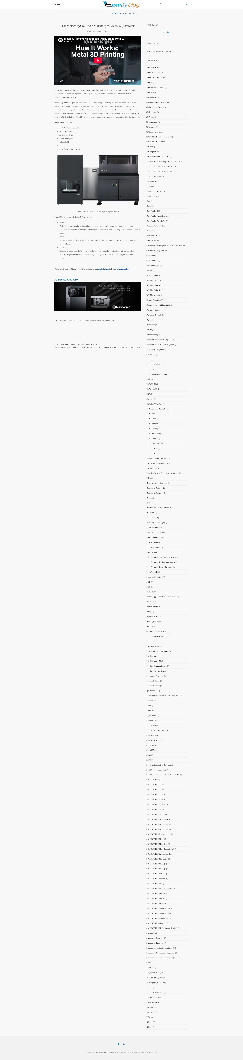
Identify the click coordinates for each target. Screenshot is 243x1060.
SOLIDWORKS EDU (154, 839)
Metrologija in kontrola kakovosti (160, 597)
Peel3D (149, 641)
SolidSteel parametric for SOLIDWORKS (163, 775)
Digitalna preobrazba (155, 320)
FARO (148, 414)
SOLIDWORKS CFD (154, 809)
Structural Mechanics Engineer (159, 948)
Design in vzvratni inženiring (158, 305)
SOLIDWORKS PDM (154, 893)
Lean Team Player (153, 547)
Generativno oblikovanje (156, 483)
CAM (148, 201)
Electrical (150, 369)
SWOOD (149, 963)
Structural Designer (154, 938)
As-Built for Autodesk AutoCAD (159, 166)
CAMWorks (151, 211)
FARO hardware (153, 433)
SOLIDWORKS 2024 (154, 794)
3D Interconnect (153, 72)
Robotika (150, 710)
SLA (148, 755)
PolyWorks (151, 656)
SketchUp (150, 750)
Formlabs (150, 468)
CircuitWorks (152, 241)
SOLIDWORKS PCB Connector (159, 888)
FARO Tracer (151, 448)
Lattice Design (152, 542)
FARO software (152, 443)
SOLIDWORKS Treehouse (157, 918)
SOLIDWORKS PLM (154, 903)
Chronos (150, 231)
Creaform (150, 255)
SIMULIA (150, 735)
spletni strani (103, 269)
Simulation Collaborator (156, 730)
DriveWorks (151, 335)
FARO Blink (151, 424)
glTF (148, 503)
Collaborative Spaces (155, 250)
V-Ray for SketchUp (155, 992)
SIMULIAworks (152, 740)
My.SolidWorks (152, 616)
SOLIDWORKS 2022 (154, 785)
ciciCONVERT (152, 236)
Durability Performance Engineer (160, 344)
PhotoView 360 (152, 646)
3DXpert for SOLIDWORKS (157, 156)
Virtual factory (152, 997)
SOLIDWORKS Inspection (157, 854)
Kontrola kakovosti (154, 532)
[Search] (187, 4)
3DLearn (150, 147)
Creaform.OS (151, 260)
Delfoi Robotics (153, 265)
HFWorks (150, 513)
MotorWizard (152, 607)
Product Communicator (156, 666)
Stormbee (150, 933)
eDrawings (151, 354)
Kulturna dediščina (154, 537)
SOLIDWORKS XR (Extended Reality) (161, 928)
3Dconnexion (151, 122)
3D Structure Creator (155, 107)
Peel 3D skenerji (153, 636)
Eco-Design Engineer (155, 349)
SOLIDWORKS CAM (154, 804)
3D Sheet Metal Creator (156, 102)
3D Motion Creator (154, 77)
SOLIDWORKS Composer (157, 819)
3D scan (149, 92)
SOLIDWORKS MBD (154, 874)
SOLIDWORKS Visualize (156, 923)
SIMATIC (150, 720)
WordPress (153, 1052)
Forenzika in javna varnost (157, 463)
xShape (149, 1022)
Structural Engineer (154, 943)
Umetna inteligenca (154, 977)
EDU (148, 359)
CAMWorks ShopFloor (156, 216)
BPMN (149, 186)
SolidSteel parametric (155, 770)
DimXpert (150, 325)
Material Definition (154, 577)
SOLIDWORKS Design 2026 (157, 834)
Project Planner (153, 686)
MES (148, 587)
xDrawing (150, 1012)
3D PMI (149, 82)
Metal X (132, 13)
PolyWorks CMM (153, 661)
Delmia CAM (151, 275)
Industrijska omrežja (155, 522)
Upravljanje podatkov (155, 982)
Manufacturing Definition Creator (160, 562)
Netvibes (150, 626)
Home (57, 4)
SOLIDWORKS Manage (156, 864)
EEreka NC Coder (153, 364)
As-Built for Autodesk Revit (158, 171)
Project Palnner (153, 681)
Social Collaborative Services (158, 765)
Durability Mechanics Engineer (159, 339)
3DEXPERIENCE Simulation (157, 137)
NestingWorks (152, 621)
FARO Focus (151, 428)
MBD (148, 582)
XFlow (149, 1017)
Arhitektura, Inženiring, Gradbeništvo (162, 161)
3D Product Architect (155, 87)
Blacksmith (151, 181)
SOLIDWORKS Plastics (156, 898)
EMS (148, 379)
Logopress (151, 552)
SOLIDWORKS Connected (157, 824)
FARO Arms (151, 419)
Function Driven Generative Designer (162, 473)
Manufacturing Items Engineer (159, 567)
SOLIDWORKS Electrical (156, 844)
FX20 (148, 478)
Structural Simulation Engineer (159, 958)
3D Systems (151, 112)
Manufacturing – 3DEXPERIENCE (160, 557)
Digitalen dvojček (153, 315)
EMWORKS (151, 384)
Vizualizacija (151, 1002)
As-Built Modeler (153, 176)
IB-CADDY (150, 517)
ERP (148, 394)
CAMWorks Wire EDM (155, 221)
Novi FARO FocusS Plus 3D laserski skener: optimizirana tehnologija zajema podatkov (99, 347)
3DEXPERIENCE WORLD (156, 142)
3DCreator (151, 127)
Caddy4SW (150, 196)
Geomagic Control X (155, 488)
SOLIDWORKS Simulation (157, 908)
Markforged (121, 13)
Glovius (149, 498)
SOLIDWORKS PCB (154, 883)
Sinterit (149, 745)
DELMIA (150, 270)
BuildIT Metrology (154, 191)
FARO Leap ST (152, 438)
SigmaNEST (151, 715)
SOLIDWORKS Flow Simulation (159, 849)
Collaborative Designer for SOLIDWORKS (164, 245)
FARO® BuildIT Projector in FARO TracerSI (77, 344)
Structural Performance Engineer (160, 953)
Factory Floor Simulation (157, 409)
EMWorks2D (151, 389)
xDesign (149, 1007)
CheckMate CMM (153, 226)
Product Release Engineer (157, 671)
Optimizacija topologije (156, 631)
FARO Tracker (152, 453)
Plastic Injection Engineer (157, 651)
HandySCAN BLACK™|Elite (157, 508)
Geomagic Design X (154, 493)
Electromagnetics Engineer (158, 374)
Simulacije (150, 725)
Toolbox (149, 968)
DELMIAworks (152, 295)
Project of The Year (154, 676)
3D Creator (151, 67)
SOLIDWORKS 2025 (154, 799)
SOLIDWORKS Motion (155, 879)
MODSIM (150, 602)
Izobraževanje (152, 527)
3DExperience (152, 132)
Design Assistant (153, 300)
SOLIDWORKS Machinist (156, 859)
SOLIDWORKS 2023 (154, 790)
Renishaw (150, 700)
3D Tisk (110, 13)
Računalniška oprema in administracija (162, 696)
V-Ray (148, 987)
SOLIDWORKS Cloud (155, 814)
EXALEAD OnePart (154, 404)
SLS (148, 760)
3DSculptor (151, 152)
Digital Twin (151, 310)
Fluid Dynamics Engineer (156, 458)
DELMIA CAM (152, 280)
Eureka (149, 399)
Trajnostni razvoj (153, 972)
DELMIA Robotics (153, 285)
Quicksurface (151, 691)
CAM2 (148, 206)
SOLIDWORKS (152, 780)
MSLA (148, 611)
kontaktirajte (123, 269)
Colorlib (137, 1052)
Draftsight (150, 330)
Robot (149, 705)
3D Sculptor (151, 97)
